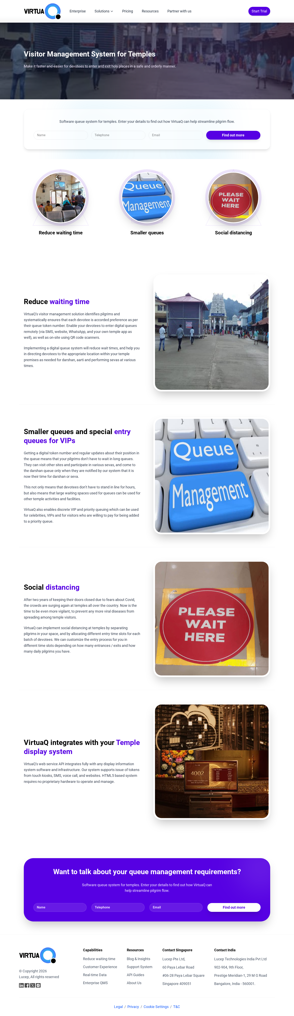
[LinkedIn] (21, 985)
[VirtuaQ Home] (42, 11)
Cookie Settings (156, 1007)
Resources (150, 11)
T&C (176, 1007)
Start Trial (259, 11)
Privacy (133, 1007)
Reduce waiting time (99, 959)
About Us (134, 983)
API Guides (135, 975)
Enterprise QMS (95, 983)
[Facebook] (27, 985)
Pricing (127, 11)
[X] (32, 985)
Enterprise (78, 11)
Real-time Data (95, 975)
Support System (139, 967)
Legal (118, 1007)
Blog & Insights (138, 959)
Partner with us (179, 11)
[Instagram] (38, 985)
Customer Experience (100, 967)
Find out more (233, 135)
